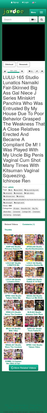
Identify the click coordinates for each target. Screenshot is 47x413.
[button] (34, 2)
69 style (16, 208)
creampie (18, 193)
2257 (17, 407)
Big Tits (35, 208)
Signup (15, 2)
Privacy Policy (36, 405)
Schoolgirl (16, 215)
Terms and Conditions (19, 405)
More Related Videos (24, 367)
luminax (21, 196)
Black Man (7, 211)
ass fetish (18, 190)
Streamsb (23, 64)
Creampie (36, 211)
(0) (31, 71)
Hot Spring (7, 215)
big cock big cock (32, 190)
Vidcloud (9, 64)
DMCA (10, 407)
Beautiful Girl (25, 208)
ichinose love (10, 196)
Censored (16, 211)
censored (8, 193)
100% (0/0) (15, 71)
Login (26, 2)
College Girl (26, 211)
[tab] (11, 224)
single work (20, 202)
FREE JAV (34, 407)
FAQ (6, 405)
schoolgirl (8, 202)
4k (11, 190)
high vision (30, 193)
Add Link (24, 407)
